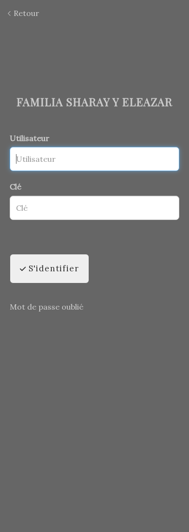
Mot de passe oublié (46, 307)
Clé (15, 186)
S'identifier (52, 268)
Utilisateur (29, 138)
